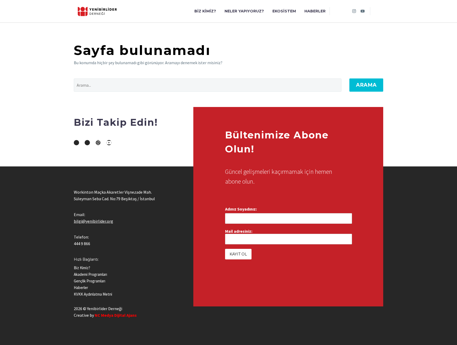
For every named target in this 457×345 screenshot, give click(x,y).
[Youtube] (362, 11)
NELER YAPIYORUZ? (244, 11)
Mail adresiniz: (238, 231)
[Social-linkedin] (345, 11)
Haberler (315, 11)
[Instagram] (354, 11)
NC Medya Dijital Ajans (116, 315)
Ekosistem (284, 11)
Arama (366, 85)
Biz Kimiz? (205, 11)
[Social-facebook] (337, 11)
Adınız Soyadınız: (241, 209)
